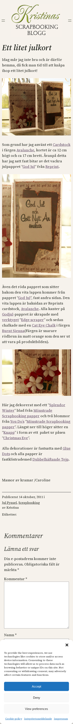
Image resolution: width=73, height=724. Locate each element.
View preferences (36, 709)
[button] (67, 645)
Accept (36, 686)
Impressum (61, 718)
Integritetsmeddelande (38, 718)
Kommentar (15, 578)
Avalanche (25, 150)
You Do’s (17, 421)
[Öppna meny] (3, 20)
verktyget (10, 319)
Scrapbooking (29, 502)
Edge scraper (32, 319)
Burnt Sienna (13, 330)
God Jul (29, 166)
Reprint (52, 166)
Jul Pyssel (9, 502)
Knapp (9, 432)
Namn (10, 634)
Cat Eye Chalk (44, 325)
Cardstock (61, 144)
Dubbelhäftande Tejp (50, 459)
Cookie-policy (13, 718)
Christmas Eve (15, 437)
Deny (36, 697)
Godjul (7, 314)
